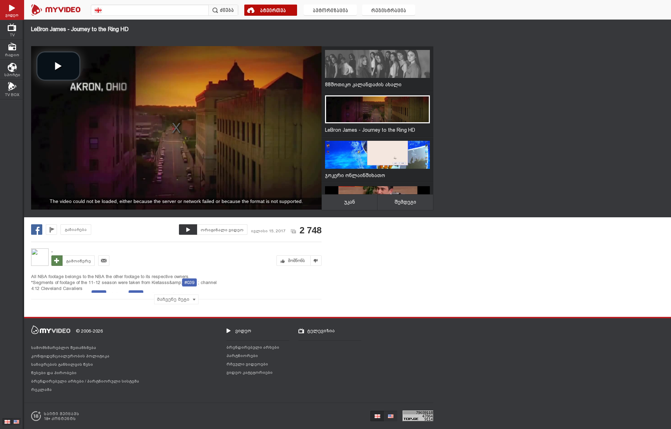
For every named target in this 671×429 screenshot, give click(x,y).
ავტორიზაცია (330, 11)
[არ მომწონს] (316, 260)
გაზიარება (76, 229)
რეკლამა (41, 389)
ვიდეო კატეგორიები (249, 372)
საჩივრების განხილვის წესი (62, 364)
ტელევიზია (321, 330)
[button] (58, 66)
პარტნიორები (242, 356)
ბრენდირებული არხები (58, 381)
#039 (189, 282)
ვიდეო (243, 330)
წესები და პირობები (54, 372)
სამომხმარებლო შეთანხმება (63, 347)
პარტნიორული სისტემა (113, 381)
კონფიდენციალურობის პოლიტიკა (70, 356)
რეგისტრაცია (388, 11)
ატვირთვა (273, 11)
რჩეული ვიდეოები (247, 364)
